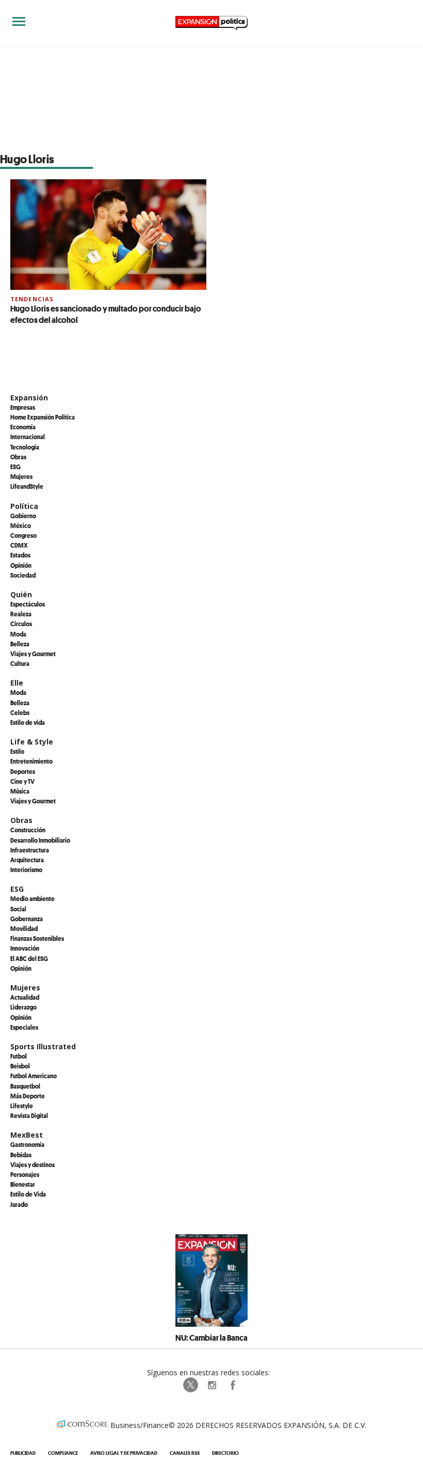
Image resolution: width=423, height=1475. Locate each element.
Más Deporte (27, 1095)
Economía (23, 426)
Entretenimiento (31, 761)
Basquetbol (25, 1086)
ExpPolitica (191, 1385)
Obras (18, 456)
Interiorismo (26, 869)
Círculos (21, 623)
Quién (21, 594)
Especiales (24, 1027)
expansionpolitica (211, 1385)
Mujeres (21, 476)
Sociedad (23, 575)
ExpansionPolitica (232, 1385)
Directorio (225, 1453)
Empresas (22, 407)
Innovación (24, 948)
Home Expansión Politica (42, 417)
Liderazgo (23, 1007)
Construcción (27, 829)
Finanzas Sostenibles (37, 938)
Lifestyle (21, 1105)
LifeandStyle (26, 486)
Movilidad (24, 928)
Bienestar (22, 1184)
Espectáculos (27, 604)
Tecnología (24, 447)
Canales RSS (185, 1453)
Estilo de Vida (28, 1194)
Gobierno (23, 515)
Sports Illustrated (43, 1046)
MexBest (26, 1135)
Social (18, 908)
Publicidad (23, 1453)
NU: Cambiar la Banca (211, 1337)
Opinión (20, 565)
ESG (15, 466)
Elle (16, 683)
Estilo (17, 751)
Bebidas (20, 1154)
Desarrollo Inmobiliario (40, 840)
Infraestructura (29, 850)
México (20, 525)
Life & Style (31, 742)
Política (24, 506)
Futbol (18, 1056)
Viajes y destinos (32, 1164)
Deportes (22, 771)
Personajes (24, 1174)
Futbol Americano (33, 1075)
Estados (20, 555)
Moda (18, 634)
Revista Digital (29, 1115)
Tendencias (32, 299)
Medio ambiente (32, 898)
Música (19, 791)
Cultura (19, 663)
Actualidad (24, 997)
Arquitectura (27, 859)
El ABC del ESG (29, 958)
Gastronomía (27, 1144)
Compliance (63, 1453)
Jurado (19, 1204)
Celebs (19, 712)
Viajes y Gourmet (33, 653)
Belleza (19, 643)
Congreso (23, 535)
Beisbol (20, 1065)
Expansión (29, 397)
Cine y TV (22, 781)
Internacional (27, 436)
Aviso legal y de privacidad (123, 1453)
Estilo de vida (27, 722)
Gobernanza (26, 918)
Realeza (20, 613)
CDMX (19, 545)
